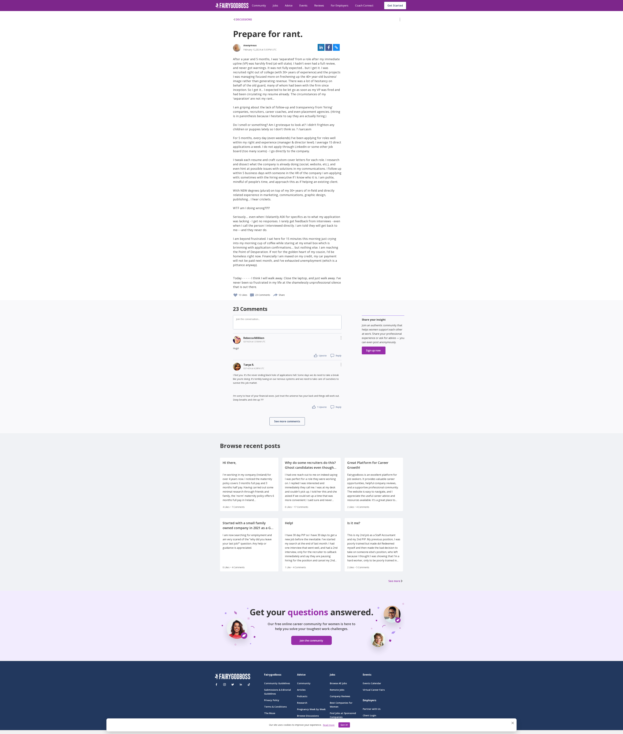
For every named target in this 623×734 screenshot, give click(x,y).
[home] (232, 5)
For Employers (339, 5)
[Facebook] (216, 684)
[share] (275, 294)
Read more (329, 725)
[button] (399, 20)
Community (259, 5)
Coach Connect (364, 5)
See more (394, 581)
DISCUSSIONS (244, 19)
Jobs (275, 5)
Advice (289, 5)
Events (303, 5)
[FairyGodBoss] (232, 677)
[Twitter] (232, 684)
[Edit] (400, 20)
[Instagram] (224, 684)
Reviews (319, 5)
